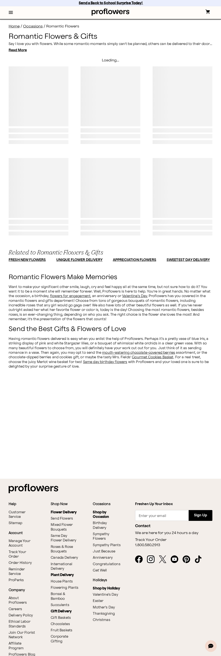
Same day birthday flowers (105, 362)
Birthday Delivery (100, 525)
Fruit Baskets (61, 630)
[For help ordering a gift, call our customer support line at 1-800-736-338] (110, 12)
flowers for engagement (70, 296)
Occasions (33, 26)
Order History (20, 563)
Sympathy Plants (106, 545)
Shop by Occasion (101, 514)
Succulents (60, 605)
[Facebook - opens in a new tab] (140, 559)
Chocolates (60, 624)
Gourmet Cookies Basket (152, 357)
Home (14, 26)
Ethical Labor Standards (19, 624)
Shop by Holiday (106, 588)
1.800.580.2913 (147, 545)
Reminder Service (17, 572)
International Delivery (61, 566)
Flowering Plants (64, 587)
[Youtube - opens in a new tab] (176, 559)
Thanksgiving (104, 613)
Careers (15, 609)
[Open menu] (11, 13)
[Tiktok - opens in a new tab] (199, 559)
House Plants (62, 581)
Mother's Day (104, 607)
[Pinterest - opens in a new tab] (188, 559)
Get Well (100, 570)
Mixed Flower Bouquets (62, 527)
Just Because (104, 551)
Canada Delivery (64, 557)
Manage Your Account (20, 543)
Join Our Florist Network (22, 635)
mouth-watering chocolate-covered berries (138, 352)
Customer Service (17, 514)
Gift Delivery (61, 611)
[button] (11, 13)
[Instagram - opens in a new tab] (152, 559)
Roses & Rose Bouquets (62, 549)
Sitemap (15, 523)
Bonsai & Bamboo (58, 596)
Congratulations (106, 564)
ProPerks (16, 580)
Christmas (101, 620)
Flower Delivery (64, 512)
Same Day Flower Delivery (63, 538)
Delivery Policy (21, 615)
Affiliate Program (16, 646)
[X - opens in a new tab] (164, 559)
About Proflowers (18, 600)
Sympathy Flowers (101, 536)
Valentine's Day (134, 296)
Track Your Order (17, 554)
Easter (98, 601)
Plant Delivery (62, 575)
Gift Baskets (61, 617)
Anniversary (103, 557)
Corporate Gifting (59, 639)
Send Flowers (62, 518)
